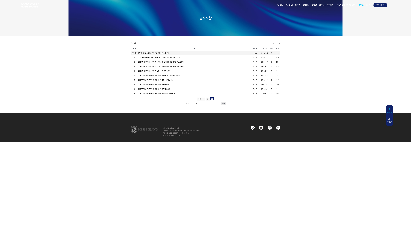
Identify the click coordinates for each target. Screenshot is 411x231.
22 (212, 99)
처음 (199, 99)
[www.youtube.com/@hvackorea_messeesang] (259, 127)
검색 (223, 103)
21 (207, 99)
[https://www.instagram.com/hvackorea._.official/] (251, 127)
